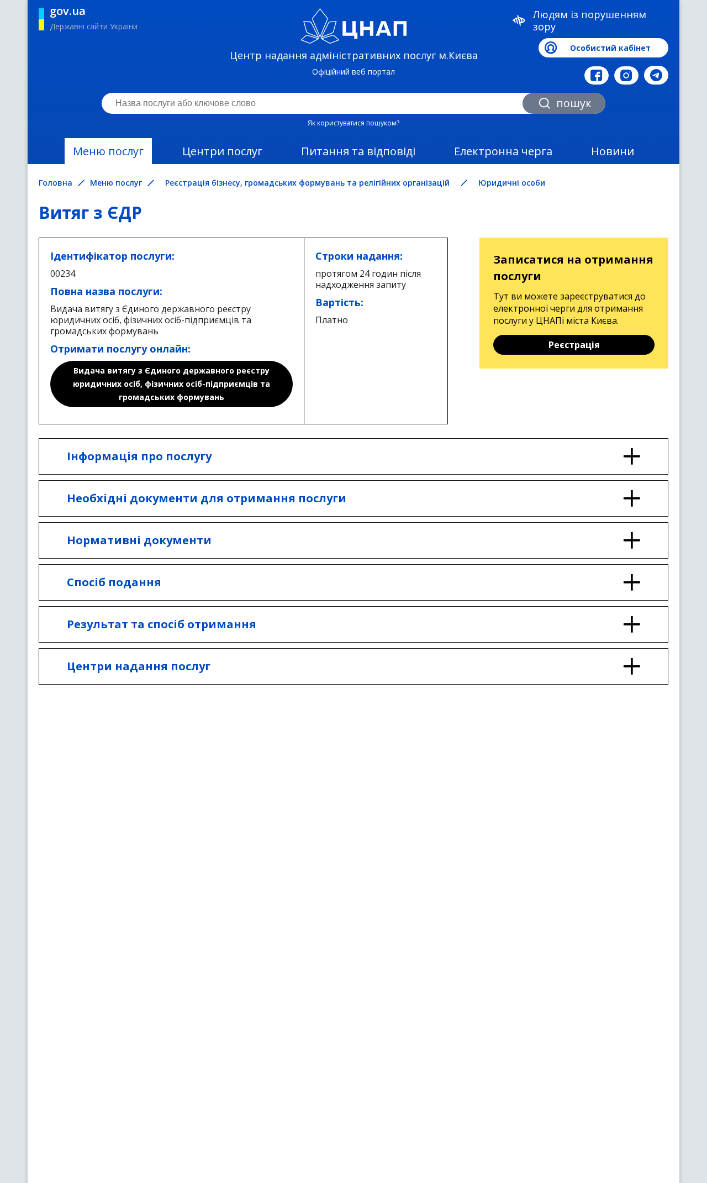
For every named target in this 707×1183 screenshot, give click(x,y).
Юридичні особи (511, 182)
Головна (55, 183)
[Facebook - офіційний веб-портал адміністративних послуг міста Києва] (596, 75)
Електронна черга (503, 151)
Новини (612, 151)
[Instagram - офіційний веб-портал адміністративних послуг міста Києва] (626, 75)
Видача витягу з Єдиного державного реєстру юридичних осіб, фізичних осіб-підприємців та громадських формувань (171, 383)
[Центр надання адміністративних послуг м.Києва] (353, 26)
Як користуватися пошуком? (353, 123)
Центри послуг (222, 151)
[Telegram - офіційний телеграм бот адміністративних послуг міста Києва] (656, 75)
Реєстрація (574, 345)
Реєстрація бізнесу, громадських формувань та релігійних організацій (307, 182)
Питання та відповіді (358, 151)
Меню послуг (108, 151)
